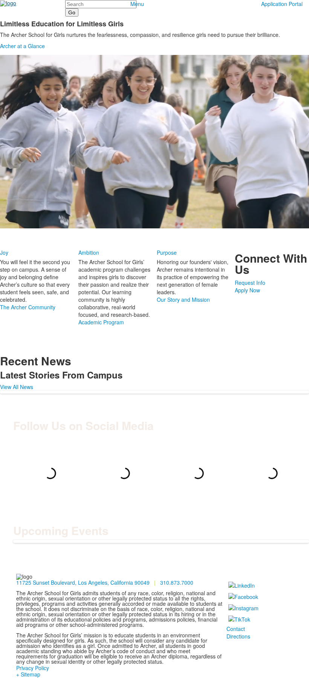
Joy (4, 252)
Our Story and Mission (183, 299)
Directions (238, 636)
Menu (137, 4)
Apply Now (247, 290)
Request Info (250, 282)
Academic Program (101, 322)
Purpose (167, 252)
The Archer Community (27, 307)
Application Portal (282, 4)
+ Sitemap (28, 674)
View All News (16, 387)
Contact (235, 628)
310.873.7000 (176, 582)
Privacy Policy (32, 668)
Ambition (88, 252)
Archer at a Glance (22, 46)
